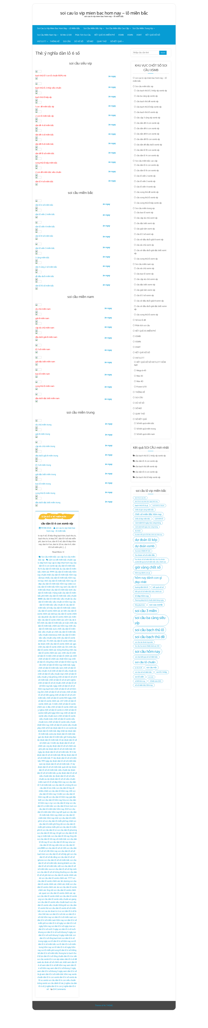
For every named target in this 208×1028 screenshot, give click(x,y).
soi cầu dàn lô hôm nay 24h (60, 791)
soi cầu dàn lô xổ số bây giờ (58, 854)
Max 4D (139, 381)
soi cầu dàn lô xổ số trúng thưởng (52, 872)
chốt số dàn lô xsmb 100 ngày (59, 698)
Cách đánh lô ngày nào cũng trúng (148, 523)
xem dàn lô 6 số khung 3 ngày (50, 971)
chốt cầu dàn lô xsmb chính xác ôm (53, 647)
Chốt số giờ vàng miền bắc (144, 510)
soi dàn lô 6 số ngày (54, 923)
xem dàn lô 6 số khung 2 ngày (63, 968)
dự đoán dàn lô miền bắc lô (49, 740)
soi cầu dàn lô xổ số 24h (55, 848)
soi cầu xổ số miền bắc (143, 672)
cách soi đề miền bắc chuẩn (60, 560)
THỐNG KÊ (54, 41)
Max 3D (139, 376)
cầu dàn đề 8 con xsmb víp (147, 134)
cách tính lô (159, 519)
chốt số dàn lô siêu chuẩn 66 (64, 671)
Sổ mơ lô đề (66, 35)
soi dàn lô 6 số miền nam (62, 917)
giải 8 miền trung (42, 434)
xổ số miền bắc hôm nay (144, 685)
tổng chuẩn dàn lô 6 (62, 956)
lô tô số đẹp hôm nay (56, 782)
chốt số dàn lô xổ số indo (55, 692)
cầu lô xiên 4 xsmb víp (146, 186)
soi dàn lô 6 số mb (57, 914)
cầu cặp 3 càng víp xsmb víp (148, 117)
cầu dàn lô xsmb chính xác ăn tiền (52, 611)
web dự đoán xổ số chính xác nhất (52, 962)
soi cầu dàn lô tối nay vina (61, 842)
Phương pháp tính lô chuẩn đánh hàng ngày (149, 600)
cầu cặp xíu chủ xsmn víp (147, 279)
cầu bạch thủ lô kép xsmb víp (149, 107)
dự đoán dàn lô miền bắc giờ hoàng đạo (59, 737)
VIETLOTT (41, 41)
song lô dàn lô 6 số (62, 950)
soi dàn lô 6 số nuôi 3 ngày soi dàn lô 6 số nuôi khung (57, 929)
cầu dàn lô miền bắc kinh (61, 590)
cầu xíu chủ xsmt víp (145, 245)
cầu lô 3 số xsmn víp (145, 295)
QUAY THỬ (102, 41)
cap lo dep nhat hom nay (62, 563)
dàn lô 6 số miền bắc (44, 205)
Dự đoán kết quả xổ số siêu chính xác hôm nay (148, 534)
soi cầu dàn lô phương (67, 830)
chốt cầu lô (67, 653)
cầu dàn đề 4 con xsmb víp (147, 123)
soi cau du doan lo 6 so (51, 911)
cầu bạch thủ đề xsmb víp (147, 101)
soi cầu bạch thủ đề (150, 636)
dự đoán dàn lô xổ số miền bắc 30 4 (57, 752)
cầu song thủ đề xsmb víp (147, 192)
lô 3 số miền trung (43, 465)
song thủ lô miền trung (45, 493)
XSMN (130, 35)
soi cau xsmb (156, 604)
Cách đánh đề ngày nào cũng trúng (146, 527)
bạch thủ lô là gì (141, 505)
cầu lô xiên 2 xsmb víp (146, 176)
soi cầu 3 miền (146, 610)
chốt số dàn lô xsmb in (54, 710)
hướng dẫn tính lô (141, 587)
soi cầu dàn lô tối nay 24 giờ (49, 833)
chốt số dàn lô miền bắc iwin (50, 668)
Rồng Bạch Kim (140, 605)
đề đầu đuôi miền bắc (44, 276)
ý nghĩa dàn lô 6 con (53, 986)
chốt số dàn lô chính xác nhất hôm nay (54, 659)
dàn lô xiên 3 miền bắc (45, 248)
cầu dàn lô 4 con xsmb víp (147, 155)
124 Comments (59, 989)
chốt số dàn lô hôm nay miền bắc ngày (58, 665)
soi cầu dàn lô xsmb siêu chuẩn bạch (54, 902)
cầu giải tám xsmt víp (145, 229)
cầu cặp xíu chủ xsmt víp (146, 218)
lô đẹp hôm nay (142, 596)
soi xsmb (150, 677)
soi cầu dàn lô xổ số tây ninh (64, 869)
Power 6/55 (141, 386)
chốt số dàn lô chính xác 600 (64, 656)
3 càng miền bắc (42, 257)
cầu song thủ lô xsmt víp (147, 259)
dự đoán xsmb (144, 546)
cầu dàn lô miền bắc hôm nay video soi (59, 584)
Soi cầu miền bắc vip (93, 28)
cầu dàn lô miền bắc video (64, 608)
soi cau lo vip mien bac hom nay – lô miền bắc (104, 12)
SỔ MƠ (90, 41)
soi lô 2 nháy (161, 672)
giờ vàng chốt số (148, 567)
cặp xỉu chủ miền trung (45, 446)
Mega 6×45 (141, 370)
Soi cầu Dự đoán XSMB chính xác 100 (147, 646)
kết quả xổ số (158, 587)
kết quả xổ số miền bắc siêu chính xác (148, 591)
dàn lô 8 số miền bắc (44, 236)
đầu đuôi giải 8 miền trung (46, 455)
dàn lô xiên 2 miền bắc (45, 214)
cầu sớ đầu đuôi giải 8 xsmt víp (149, 239)
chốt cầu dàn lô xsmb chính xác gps (61, 644)
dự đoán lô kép (146, 540)
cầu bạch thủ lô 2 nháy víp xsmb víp (151, 90)
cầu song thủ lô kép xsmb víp (149, 203)
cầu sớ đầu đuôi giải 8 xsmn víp (150, 301)
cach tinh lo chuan (158, 505)
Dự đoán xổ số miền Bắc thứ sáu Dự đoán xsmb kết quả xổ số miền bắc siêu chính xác (150, 560)
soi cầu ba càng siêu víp (150, 620)
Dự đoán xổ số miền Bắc (145, 555)
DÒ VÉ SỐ (78, 41)
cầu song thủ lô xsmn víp (147, 314)
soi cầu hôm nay (147, 651)
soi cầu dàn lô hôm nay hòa (54, 800)
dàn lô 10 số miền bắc (44, 285)
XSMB (121, 35)
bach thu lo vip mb (140, 498)
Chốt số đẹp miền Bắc (142, 519)
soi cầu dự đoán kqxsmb (144, 642)
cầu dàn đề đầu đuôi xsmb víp (149, 144)
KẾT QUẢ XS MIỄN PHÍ (104, 35)
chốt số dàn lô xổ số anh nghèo (62, 680)
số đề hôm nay (140, 681)
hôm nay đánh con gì (142, 573)
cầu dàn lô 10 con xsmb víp (147, 150)
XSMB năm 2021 (155, 681)
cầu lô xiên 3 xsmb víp (145, 181)
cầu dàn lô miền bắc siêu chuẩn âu (58, 599)
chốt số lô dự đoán (49, 728)
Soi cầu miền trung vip (143, 28)
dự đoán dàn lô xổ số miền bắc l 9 (57, 764)
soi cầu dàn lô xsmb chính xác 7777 (57, 878)
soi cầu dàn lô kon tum (63, 806)
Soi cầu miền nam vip (47, 35)
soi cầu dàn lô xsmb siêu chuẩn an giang (58, 899)
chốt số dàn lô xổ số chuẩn (49, 683)
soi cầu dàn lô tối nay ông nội (64, 836)
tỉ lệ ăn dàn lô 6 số (45, 956)
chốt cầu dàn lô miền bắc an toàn (54, 623)
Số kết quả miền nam (145, 434)
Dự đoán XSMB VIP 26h (142, 551)
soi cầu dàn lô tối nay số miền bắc (52, 839)
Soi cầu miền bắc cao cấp (117, 28)
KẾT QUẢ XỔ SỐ (152, 35)
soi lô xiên (139, 676)
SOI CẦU (67, 41)
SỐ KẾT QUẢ (116, 41)
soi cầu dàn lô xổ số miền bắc (57, 860)
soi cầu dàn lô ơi (49, 830)
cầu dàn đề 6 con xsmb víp (147, 128)
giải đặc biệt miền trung (45, 474)
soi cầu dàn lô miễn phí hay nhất (59, 821)
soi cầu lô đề (138, 668)
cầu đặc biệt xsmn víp (145, 284)
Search (163, 53)
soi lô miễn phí (47, 950)
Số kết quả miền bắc (145, 423)
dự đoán (138, 531)
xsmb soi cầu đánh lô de (52, 983)
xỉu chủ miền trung (43, 424)
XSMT (139, 35)
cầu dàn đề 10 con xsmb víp (148, 139)
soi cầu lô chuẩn (145, 662)
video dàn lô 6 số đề (68, 959)
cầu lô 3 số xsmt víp (144, 234)
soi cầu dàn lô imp (61, 803)
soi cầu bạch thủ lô (149, 630)
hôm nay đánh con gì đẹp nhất (148, 580)
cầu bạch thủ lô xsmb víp (147, 112)
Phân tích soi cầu (83, 35)
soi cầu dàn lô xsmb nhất (48, 896)
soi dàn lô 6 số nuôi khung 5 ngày (58, 932)
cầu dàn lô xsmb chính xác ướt (55, 620)
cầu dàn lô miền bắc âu (52, 569)
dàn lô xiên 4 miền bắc (45, 226)
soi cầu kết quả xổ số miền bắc (146, 657)
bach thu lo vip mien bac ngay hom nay (146, 501)
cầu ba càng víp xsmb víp (147, 96)
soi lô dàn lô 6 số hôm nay (59, 941)
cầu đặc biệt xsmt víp (145, 223)
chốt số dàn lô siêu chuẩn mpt (51, 674)
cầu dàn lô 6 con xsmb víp (57, 523)
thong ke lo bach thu (67, 953)
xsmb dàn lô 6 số (61, 977)
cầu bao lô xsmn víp (145, 274)
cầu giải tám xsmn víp (145, 290)
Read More (57, 552)
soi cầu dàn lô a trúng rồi (62, 785)
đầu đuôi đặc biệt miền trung (47, 502)
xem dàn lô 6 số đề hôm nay (54, 965)
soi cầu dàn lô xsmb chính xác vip (61, 893)
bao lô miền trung (43, 484)
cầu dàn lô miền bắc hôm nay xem (52, 587)
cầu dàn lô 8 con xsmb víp (147, 170)
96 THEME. (108, 1005)
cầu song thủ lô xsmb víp (147, 197)
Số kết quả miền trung (146, 429)
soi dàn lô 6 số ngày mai (61, 926)
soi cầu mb (151, 667)
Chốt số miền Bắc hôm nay (148, 514)
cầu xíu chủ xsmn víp (145, 268)
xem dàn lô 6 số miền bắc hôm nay (56, 974)
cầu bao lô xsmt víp (144, 212)
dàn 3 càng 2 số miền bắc (46, 267)
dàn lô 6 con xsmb (66, 728)
